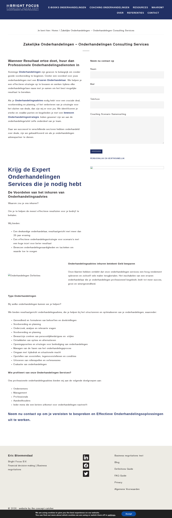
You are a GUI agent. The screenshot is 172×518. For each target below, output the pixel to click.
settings (111, 515)
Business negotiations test (128, 456)
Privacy (118, 483)
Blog (116, 462)
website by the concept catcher (36, 508)
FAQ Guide (120, 476)
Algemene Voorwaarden (127, 489)
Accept (129, 514)
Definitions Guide (123, 469)
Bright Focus (23, 7)
